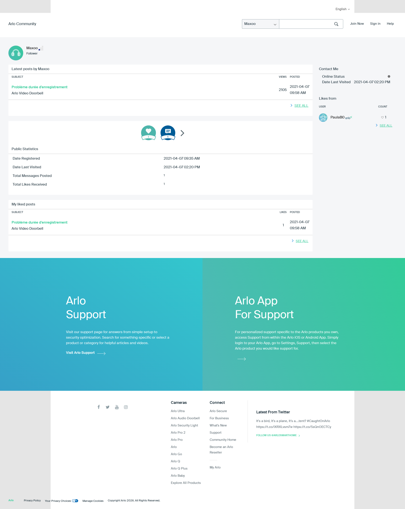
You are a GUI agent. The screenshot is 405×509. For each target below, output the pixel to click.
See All (301, 106)
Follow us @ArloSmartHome (276, 435)
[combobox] (311, 24)
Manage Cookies (93, 501)
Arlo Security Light (184, 425)
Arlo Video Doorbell (27, 93)
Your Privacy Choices (58, 501)
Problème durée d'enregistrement (40, 87)
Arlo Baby (178, 475)
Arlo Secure (218, 411)
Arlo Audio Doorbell (185, 418)
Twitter (107, 407)
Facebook (98, 407)
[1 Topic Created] (168, 132)
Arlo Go (176, 454)
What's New (218, 425)
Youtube (116, 407)
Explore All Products (186, 483)
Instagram (125, 407)
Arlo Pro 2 (178, 432)
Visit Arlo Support (80, 353)
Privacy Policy (32, 500)
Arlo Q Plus (179, 468)
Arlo (174, 447)
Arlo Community (22, 24)
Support (215, 432)
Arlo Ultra (178, 411)
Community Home (223, 439)
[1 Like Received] (148, 132)
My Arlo (57, 2)
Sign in (375, 23)
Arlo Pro (177, 439)
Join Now (357, 23)
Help (390, 23)
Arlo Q (175, 461)
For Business (219, 418)
